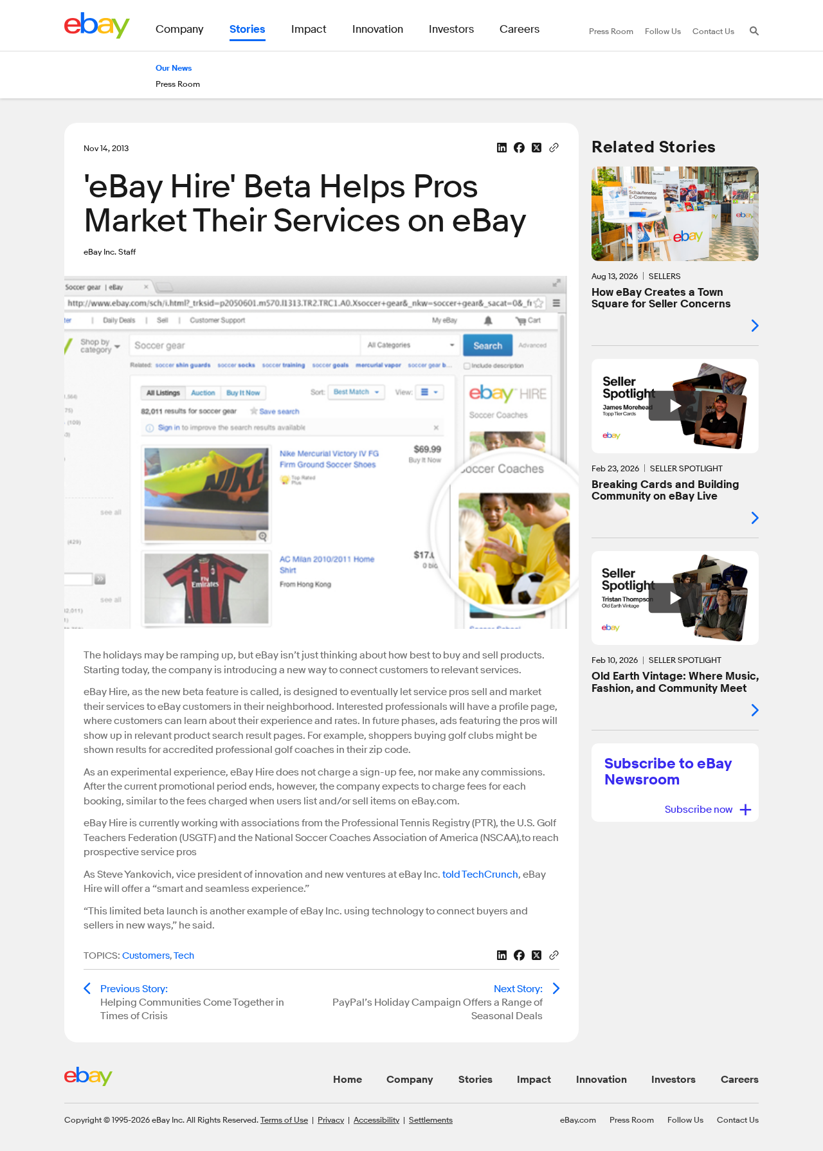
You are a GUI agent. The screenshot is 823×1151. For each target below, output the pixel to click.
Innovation (601, 1079)
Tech (184, 956)
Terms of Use (284, 1119)
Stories (475, 1079)
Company (409, 1079)
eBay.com (578, 1119)
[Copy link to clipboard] (553, 147)
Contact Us (738, 1119)
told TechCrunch (480, 874)
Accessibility (376, 1119)
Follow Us (685, 1119)
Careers (740, 1079)
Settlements (431, 1119)
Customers (146, 956)
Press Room (632, 1119)
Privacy (331, 1119)
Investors (673, 1079)
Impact (534, 1079)
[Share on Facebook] (519, 147)
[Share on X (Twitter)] (536, 147)
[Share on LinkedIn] (501, 147)
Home (347, 1079)
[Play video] (675, 406)
